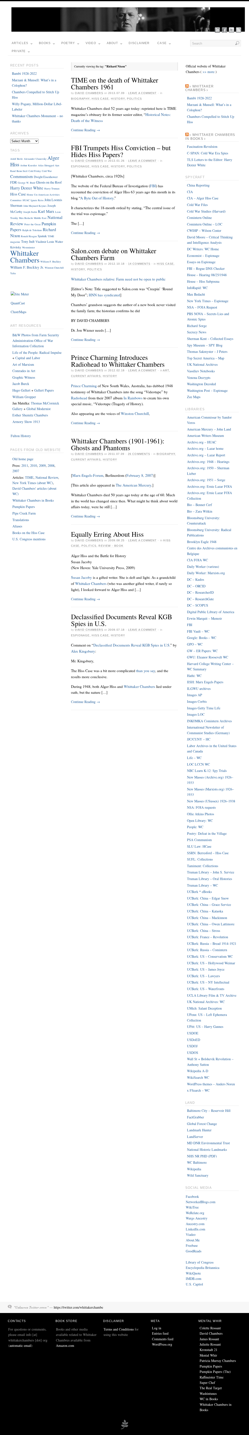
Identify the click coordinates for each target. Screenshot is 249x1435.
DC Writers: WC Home (203, 249)
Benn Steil (22, 171)
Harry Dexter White (26, 188)
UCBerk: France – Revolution (207, 937)
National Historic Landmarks (207, 1149)
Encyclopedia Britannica (202, 1267)
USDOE (192, 1033)
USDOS (192, 1052)
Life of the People (24, 352)
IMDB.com (193, 1278)
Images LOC (196, 714)
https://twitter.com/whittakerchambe (78, 1307)
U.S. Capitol (194, 1284)
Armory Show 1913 (26, 421)
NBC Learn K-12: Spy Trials (207, 770)
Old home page (22, 459)
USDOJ (192, 1046)
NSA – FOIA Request (202, 307)
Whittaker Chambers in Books (33, 500)
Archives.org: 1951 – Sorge (206, 480)
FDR (13, 182)
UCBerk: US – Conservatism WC (210, 956)
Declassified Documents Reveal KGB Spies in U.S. (121, 620)
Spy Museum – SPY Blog (204, 345)
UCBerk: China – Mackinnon (207, 917)
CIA (190, 191)
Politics (134, 98)
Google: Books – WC (201, 637)
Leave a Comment (142, 93)
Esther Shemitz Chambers (30, 415)
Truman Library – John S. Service (210, 872)
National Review (47, 477)
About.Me (193, 1240)
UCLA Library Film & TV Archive (211, 995)
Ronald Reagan (29, 236)
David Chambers (89, 93)
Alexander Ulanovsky (35, 158)
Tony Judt (28, 241)
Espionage (80, 166)
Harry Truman (51, 188)
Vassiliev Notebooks (201, 371)
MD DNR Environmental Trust (208, 1143)
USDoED (193, 1039)
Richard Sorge (197, 325)
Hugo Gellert (21, 390)
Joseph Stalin (30, 212)
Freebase (192, 1245)
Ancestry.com (195, 1223)
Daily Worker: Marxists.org (206, 573)
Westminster (28, 247)
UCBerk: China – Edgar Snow (208, 898)
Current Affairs (86, 376)
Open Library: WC (200, 820)
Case (162, 43)
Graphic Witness (23, 377)
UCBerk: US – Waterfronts (205, 988)
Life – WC (194, 757)
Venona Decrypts (198, 377)
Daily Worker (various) (203, 566)
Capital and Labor (27, 358)
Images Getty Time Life (203, 708)
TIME (29, 477)
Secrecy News (196, 332)
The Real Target (211, 1388)
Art (166, 370)
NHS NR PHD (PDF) (202, 1156)
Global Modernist (39, 408)
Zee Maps (193, 396)
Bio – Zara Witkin (199, 511)
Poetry (68, 43)
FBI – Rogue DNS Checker (206, 268)
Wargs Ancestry (196, 1218)
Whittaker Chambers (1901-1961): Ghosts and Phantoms (117, 444)
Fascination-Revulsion (202, 146)
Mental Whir (208, 1355)
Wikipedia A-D (197, 1071)
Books (45, 43)
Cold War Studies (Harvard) (206, 211)
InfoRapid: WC (197, 287)
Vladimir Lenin (45, 242)
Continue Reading (85, 130)
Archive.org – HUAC (201, 442)
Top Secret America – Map (205, 358)
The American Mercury (133, 485)
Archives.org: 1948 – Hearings (208, 461)
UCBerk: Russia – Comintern (207, 949)
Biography (80, 98)
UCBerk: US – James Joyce (205, 969)
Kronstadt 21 (208, 1349)
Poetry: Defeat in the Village (207, 833)
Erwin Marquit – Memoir (204, 618)
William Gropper (24, 396)
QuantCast (18, 303)
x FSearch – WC (198, 1090)
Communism (21, 176)
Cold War (47, 171)
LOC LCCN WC (198, 764)
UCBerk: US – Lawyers (203, 976)
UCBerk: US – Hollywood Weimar (211, 963)
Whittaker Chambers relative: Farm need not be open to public (118, 279)
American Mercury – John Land (209, 429)
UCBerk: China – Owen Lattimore (210, 924)
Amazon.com (65, 1345)
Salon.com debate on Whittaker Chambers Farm (113, 254)
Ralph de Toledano (32, 230)
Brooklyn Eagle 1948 (201, 541)
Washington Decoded (201, 384)
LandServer (195, 1136)
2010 (33, 465)
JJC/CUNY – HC (198, 739)
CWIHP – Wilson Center (204, 230)
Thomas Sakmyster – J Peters (207, 351)
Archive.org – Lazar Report (206, 455)
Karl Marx (46, 211)
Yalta (13, 273)
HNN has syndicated (104, 294)
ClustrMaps (18, 312)
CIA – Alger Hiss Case (202, 198)
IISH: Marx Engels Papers (205, 682)
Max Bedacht (26, 218)
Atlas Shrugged (46, 165)
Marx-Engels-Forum (87, 475)
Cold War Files (197, 204)
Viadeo (191, 1234)
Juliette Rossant (210, 1344)
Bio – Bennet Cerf (199, 504)
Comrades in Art (23, 370)
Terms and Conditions (119, 1329)
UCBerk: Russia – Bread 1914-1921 (211, 943)
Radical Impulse (50, 352)
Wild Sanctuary (197, 1175)
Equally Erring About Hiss (107, 534)
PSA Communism (199, 839)
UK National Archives (202, 364)
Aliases (17, 526)
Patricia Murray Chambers (218, 1360)
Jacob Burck (20, 383)
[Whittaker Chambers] (128, 30)
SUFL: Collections (200, 859)
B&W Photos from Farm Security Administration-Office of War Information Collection (35, 340)
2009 (42, 465)
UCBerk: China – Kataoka (205, 911)
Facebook (192, 1196)
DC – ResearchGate (200, 599)
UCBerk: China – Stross (203, 930)
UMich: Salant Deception (204, 1008)
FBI (153, 185)
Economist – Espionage (203, 255)
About (112, 43)
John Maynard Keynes (34, 205)
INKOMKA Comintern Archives (209, 721)
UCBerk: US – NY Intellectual (208, 982)
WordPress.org (162, 1344)
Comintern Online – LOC (204, 224)
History (118, 98)
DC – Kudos (195, 579)
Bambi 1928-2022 (24, 73)
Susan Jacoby (81, 577)
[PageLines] (124, 1428)
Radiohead (79, 397)
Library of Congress (199, 1262)
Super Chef (207, 1382)
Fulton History (21, 435)
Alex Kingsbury (83, 651)
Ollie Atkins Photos (200, 814)
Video (91, 43)
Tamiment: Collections (202, 865)
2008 (51, 465)
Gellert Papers (44, 390)
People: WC (195, 827)
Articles (20, 43)
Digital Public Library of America (210, 612)
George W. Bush (26, 182)
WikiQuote (193, 1273)
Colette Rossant (210, 1328)
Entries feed (160, 1333)
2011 (24, 465)
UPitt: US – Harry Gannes (205, 1026)
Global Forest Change (202, 1123)
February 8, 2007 (139, 475)
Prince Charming (84, 385)
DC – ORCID (196, 586)
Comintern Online (199, 217)
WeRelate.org (195, 1212)
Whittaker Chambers (91, 583)
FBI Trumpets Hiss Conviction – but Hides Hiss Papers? (121, 151)
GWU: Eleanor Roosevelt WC (207, 657)
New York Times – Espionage (207, 301)
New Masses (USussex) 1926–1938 (211, 801)
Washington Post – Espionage (207, 390)
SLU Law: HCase (199, 846)
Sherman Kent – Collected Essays (210, 338)
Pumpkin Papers (23, 506)
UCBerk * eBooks (199, 891)
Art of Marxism (23, 364)
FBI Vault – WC (198, 631)
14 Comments (139, 263)
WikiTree (192, 1207)
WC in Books (209, 1399)
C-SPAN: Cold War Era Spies (207, 153)
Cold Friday (34, 171)
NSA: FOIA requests (201, 807)
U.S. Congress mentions (28, 539)
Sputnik (42, 236)
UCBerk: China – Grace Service (209, 904)
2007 (15, 471)
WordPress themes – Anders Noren (211, 1084)
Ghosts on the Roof (49, 182)
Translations (20, 519)
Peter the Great (32, 224)
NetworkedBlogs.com (200, 1202)
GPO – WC (195, 644)
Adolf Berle (16, 158)
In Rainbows (133, 397)
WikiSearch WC (198, 1077)
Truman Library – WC (202, 885)
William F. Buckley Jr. (27, 267)
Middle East (40, 218)
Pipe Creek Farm (24, 513)
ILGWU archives (199, 688)
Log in (156, 1328)
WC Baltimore (197, 1162)
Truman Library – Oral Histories (209, 878)
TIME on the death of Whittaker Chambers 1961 (114, 83)
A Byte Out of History (97, 198)
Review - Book (110, 545)
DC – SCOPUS (197, 605)
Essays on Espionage (201, 262)
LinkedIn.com (195, 1229)
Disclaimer (139, 43)
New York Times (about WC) (32, 482)
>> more (208, 71)
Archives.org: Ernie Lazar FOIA (209, 486)
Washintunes (208, 1393)
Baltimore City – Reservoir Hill (209, 1110)
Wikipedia (194, 1169)
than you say (145, 670)
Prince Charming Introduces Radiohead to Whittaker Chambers (118, 361)
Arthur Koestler (28, 165)
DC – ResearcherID (200, 592)
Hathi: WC (194, 675)
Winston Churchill (135, 413)
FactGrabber (195, 1117)
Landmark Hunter (199, 1130)
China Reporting (198, 185)
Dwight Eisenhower (46, 177)
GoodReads (193, 1251)
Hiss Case (100, 98)
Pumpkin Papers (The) (215, 1371)
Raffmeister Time (211, 1377)
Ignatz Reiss (37, 200)
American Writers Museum (205, 435)
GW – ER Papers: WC (202, 650)
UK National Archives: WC (206, 1001)
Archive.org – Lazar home (205, 448)
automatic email (20, 1345)
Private (19, 51)
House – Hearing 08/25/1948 (207, 274)
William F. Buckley (50, 261)
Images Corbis (197, 701)
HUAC (26, 200)
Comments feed (162, 1339)
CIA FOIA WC (197, 560)
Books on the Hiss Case (28, 532)
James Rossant (209, 1339)
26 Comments (139, 453)
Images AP (194, 695)
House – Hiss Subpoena (203, 281)
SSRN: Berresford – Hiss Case (208, 853)
